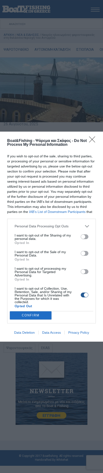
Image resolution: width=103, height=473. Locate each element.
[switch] (84, 236)
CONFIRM (31, 315)
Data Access (51, 332)
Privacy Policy (78, 332)
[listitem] (51, 226)
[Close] (93, 141)
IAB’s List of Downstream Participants (57, 212)
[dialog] (51, 237)
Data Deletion (24, 332)
